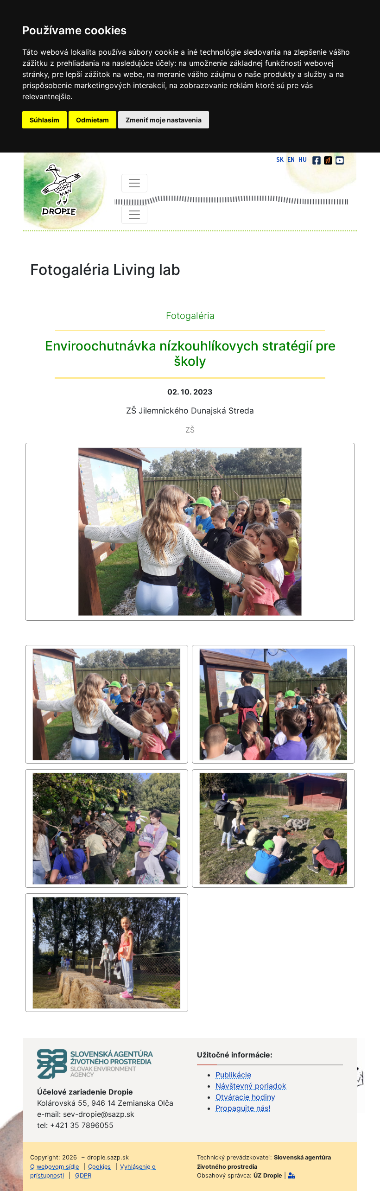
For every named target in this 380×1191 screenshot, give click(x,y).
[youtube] (340, 159)
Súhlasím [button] (44, 120)
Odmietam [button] (92, 120)
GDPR (83, 1175)
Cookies (99, 1166)
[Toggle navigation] (134, 183)
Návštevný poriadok (250, 1085)
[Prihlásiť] (291, 1175)
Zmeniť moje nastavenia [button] (164, 120)
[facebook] (317, 159)
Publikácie (233, 1074)
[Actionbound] (329, 159)
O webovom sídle (54, 1166)
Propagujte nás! (242, 1108)
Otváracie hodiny (245, 1097)
